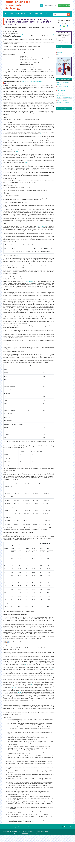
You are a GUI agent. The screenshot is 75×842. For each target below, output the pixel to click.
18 (21, 661)
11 (4, 160)
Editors (23, 13)
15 (41, 169)
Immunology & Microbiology (64, 102)
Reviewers (41, 827)
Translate (66, 42)
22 (20, 692)
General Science (61, 95)
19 (25, 664)
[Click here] (63, 65)
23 (36, 695)
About (11, 827)
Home (6, 15)
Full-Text (59, 52)
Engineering (60, 93)
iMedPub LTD (25, 833)
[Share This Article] (61, 26)
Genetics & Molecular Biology (64, 97)
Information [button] (35, 13)
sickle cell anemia (41, 226)
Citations (42, 13)
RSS (52, 13)
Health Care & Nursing (62, 100)
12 (24, 162)
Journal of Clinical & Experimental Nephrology (18, 5)
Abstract (59, 49)
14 (39, 169)
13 (26, 162)
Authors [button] (17, 13)
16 (17, 255)
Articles (23, 827)
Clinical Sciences (61, 90)
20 (52, 669)
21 (18, 692)
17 (20, 653)
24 (31, 700)
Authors (35, 827)
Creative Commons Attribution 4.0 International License (35, 831)
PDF (58, 54)
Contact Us (47, 14)
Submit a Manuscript (64, 5)
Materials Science (61, 105)
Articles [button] (11, 13)
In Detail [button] (28, 13)
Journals (17, 827)
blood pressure (29, 281)
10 (41, 157)
